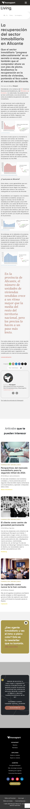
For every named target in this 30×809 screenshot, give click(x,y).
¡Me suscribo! (11, 646)
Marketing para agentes (15, 770)
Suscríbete (15, 707)
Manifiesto (15, 747)
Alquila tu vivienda (15, 758)
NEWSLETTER (15, 783)
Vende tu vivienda (15, 755)
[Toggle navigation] (25, 2)
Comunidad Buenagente (15, 773)
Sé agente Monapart (15, 765)
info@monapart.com (8, 389)
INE (22, 89)
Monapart (15, 86)
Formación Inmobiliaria (12, 15)
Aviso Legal (21, 798)
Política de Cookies (8, 801)
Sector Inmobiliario (6, 489)
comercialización (6, 357)
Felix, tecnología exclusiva (15, 768)
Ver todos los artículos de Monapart (12, 400)
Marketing (4, 551)
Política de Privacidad (10, 798)
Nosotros (15, 745)
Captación (4, 603)
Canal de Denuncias (20, 801)
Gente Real (8, 15)
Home (5, 15)
